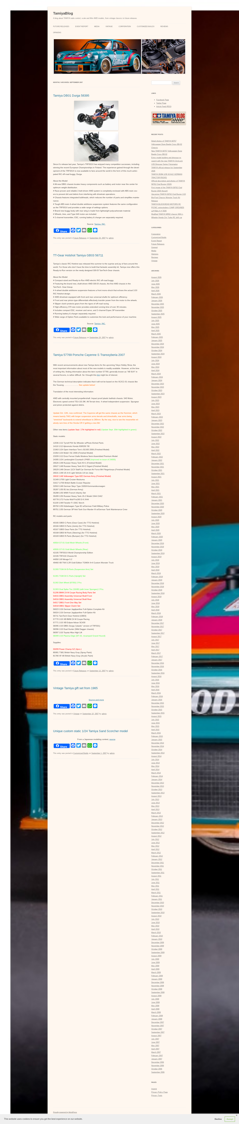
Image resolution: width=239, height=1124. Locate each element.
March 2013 (156, 813)
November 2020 (157, 507)
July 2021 (155, 480)
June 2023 (155, 404)
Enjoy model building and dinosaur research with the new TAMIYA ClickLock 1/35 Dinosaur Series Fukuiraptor (167, 161)
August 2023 (156, 397)
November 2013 (157, 786)
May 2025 (155, 327)
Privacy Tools (156, 1095)
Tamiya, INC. (100, 224)
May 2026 (155, 287)
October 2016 (156, 670)
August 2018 (156, 597)
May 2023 (155, 407)
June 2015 (155, 723)
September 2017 (157, 633)
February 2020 (157, 537)
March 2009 (156, 972)
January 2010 (156, 939)
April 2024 (155, 370)
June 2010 (155, 923)
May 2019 (155, 567)
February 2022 (157, 457)
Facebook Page (162, 100)
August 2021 (156, 477)
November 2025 (157, 307)
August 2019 (156, 557)
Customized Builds (145, 26)
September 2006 (157, 1072)
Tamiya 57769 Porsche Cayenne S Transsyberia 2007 (89, 355)
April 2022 (155, 450)
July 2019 (155, 560)
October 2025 (156, 311)
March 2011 (156, 893)
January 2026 (156, 301)
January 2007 (156, 1059)
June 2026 (155, 284)
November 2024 (157, 347)
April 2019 (155, 570)
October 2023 (156, 390)
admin (111, 238)
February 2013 (157, 816)
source (112, 739)
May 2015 (155, 726)
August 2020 (156, 517)
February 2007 (157, 1056)
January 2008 (156, 1019)
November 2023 (157, 387)
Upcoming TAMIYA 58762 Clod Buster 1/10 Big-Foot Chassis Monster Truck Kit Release (168, 197)
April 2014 (155, 770)
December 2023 (157, 384)
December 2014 (157, 743)
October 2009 (156, 949)
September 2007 (157, 1032)
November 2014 (157, 746)
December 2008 (157, 982)
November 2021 (157, 467)
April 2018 (155, 610)
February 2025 (157, 337)
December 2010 (157, 903)
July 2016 (155, 680)
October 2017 (156, 630)
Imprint (154, 1089)
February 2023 (157, 417)
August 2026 (156, 277)
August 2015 (156, 716)
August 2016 (156, 676)
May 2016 (155, 686)
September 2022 (157, 434)
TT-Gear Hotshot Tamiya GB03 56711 (78, 255)
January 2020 (156, 540)
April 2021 (155, 490)
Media (96, 26)
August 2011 (156, 876)
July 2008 (155, 999)
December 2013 (157, 783)
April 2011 (155, 889)
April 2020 (155, 530)
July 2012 (155, 839)
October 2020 (156, 510)
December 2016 (157, 663)
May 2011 (155, 886)
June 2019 (155, 563)
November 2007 (157, 1026)
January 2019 (156, 580)
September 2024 (157, 354)
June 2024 (155, 364)
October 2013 (156, 790)
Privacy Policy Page (159, 1092)
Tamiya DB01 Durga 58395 (71, 95)
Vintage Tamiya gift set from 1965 (75, 688)
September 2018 (157, 593)
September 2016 (157, 673)
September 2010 (157, 913)
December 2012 (157, 823)
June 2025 (155, 324)
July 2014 (155, 760)
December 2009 (157, 942)
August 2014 (156, 756)
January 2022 (156, 460)
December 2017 (157, 623)
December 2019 (157, 543)
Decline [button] (218, 1119)
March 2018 (156, 613)
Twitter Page (161, 103)
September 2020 (157, 513)
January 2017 (156, 660)
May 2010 (155, 926)
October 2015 (156, 710)
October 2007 (156, 1029)
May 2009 (155, 966)
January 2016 (156, 700)
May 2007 (155, 1046)
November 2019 (157, 547)
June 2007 (155, 1042)
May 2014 (155, 766)
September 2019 (157, 553)
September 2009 (157, 952)
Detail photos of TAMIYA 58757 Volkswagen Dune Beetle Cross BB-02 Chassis (166, 144)
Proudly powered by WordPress (65, 1112)
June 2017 (155, 643)
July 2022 (155, 440)
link (98, 375)
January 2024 (156, 380)
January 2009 (156, 979)
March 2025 (156, 334)
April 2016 (155, 690)
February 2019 (157, 577)
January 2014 (156, 780)
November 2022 (157, 427)
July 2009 (155, 959)
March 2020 (156, 533)
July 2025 (155, 321)
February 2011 (157, 896)
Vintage (109, 26)
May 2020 (155, 527)
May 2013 (155, 806)
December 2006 (157, 1062)
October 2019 (156, 550)
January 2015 (156, 740)
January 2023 (156, 420)
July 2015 (155, 720)
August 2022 (156, 437)
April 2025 (155, 331)
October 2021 (156, 470)
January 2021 (156, 500)
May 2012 (155, 846)
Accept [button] (230, 1119)
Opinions (57, 33)
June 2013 (155, 803)
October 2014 (156, 750)
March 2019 (156, 573)
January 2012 (156, 859)
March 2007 (156, 1052)
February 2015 (157, 736)
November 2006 (157, 1066)
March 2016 (156, 693)
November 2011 (157, 866)
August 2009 (156, 956)
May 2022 (155, 447)
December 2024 (157, 344)
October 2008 (156, 989)
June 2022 (155, 444)
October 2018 (156, 590)
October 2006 (156, 1069)
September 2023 (157, 394)
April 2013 (155, 809)
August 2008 (156, 996)
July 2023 (155, 400)
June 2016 (155, 683)
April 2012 (155, 849)
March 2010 (156, 933)
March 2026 (156, 294)
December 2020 (157, 503)
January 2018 (156, 620)
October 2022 (156, 430)
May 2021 (155, 487)
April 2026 (155, 291)
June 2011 (155, 883)
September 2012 (157, 833)
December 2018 (157, 583)
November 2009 (157, 946)
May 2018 (155, 607)
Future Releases (61, 26)
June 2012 (155, 843)
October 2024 (156, 350)
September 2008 (157, 992)
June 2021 (155, 484)
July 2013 (155, 799)
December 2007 (157, 1022)
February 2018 (157, 617)
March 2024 (156, 374)
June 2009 (155, 962)
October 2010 (156, 909)
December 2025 (157, 304)
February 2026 (157, 297)
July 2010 (155, 919)
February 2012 (157, 856)
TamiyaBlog (63, 13)
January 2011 (156, 899)
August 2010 (156, 916)
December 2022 (157, 424)
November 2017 (157, 627)
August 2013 (156, 796)
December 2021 (157, 464)
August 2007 (156, 1036)
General (154, 247)
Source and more (96, 700)
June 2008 (155, 1002)
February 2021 (157, 497)
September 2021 (157, 474)
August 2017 (156, 637)
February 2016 (157, 696)
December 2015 (157, 703)
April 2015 (155, 730)
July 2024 (155, 360)
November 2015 (157, 706)
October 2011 (156, 869)
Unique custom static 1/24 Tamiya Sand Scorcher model (90, 731)
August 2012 (156, 836)
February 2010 (157, 936)
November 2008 (157, 986)
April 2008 (155, 1009)
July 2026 (155, 281)
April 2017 (155, 650)
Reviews (164, 26)
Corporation (125, 26)
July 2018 (155, 600)
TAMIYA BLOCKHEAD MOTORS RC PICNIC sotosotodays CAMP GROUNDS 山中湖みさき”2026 (167, 207)
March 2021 (156, 494)
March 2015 (156, 733)
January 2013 (156, 819)
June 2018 (155, 603)
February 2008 (157, 1016)
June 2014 (155, 763)
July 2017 (155, 640)
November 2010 (157, 906)
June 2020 (155, 523)
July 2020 (155, 520)
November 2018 (157, 587)
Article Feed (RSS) (163, 106)
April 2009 (155, 969)
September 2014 (157, 753)
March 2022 (156, 454)
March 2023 (156, 414)
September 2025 (157, 314)
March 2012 (156, 853)
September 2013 (157, 793)
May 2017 (155, 646)
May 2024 (155, 367)
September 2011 (157, 873)
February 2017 (157, 656)
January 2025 (156, 341)
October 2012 (156, 829)
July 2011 (155, 879)
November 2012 (157, 826)
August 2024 (156, 357)
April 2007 (155, 1049)
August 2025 (156, 317)
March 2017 (156, 653)
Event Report (81, 26)
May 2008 (155, 1006)
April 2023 (155, 410)
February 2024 (157, 377)
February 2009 (157, 976)
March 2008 (156, 1012)
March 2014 (156, 773)
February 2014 (157, 776)
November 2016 (157, 666)
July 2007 (155, 1039)
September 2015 (157, 713)
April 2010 (155, 929)
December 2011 (157, 863)
